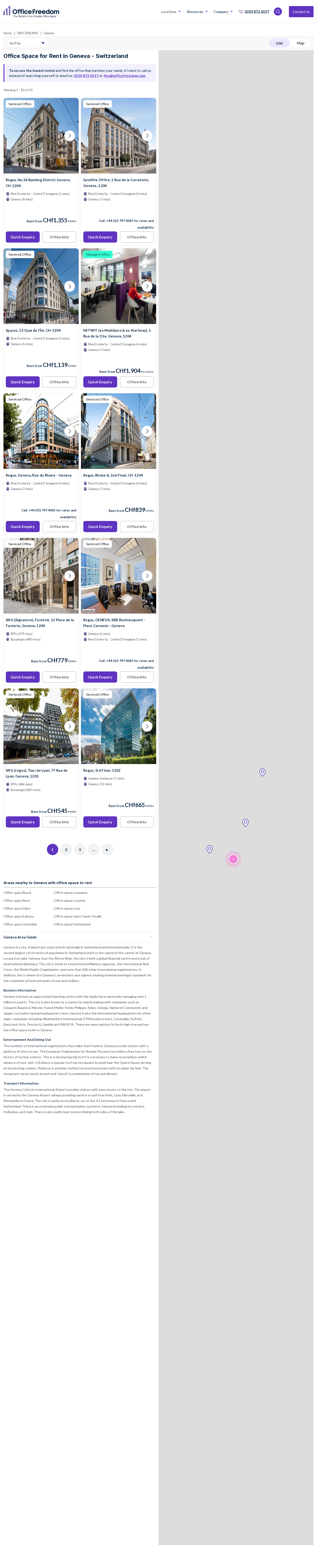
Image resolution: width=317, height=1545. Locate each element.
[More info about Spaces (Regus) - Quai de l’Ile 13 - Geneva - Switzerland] (41, 321)
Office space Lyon (67, 908)
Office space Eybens (18, 916)
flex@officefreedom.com (124, 75)
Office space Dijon (17, 908)
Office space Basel (17, 892)
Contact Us (301, 12)
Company (221, 12)
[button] (262, 772)
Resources (195, 12)
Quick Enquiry (22, 237)
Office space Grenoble (20, 924)
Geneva (49, 33)
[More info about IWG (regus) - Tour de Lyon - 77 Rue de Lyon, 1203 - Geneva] (41, 761)
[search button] (58, 11)
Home (7, 33)
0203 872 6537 (257, 11)
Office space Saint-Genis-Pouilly (78, 916)
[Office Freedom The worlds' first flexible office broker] (31, 11)
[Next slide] (69, 135)
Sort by (15, 43)
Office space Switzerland (72, 924)
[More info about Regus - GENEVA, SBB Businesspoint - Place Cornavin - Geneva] (118, 610)
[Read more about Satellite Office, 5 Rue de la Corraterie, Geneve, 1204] (118, 210)
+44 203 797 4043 (119, 221)
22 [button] (233, 859)
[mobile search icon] (278, 11)
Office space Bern (16, 900)
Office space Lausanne (70, 892)
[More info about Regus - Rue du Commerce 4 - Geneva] (118, 466)
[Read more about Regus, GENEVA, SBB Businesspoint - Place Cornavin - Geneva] (118, 650)
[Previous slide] (12, 135)
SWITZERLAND (27, 33)
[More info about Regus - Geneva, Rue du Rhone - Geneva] (41, 466)
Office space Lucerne (69, 900)
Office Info (59, 237)
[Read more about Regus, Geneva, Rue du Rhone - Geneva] (41, 500)
